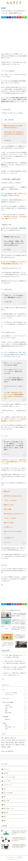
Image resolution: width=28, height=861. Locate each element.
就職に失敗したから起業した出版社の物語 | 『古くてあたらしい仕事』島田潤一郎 (14, 668)
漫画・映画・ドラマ (15, 727)
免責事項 (19, 857)
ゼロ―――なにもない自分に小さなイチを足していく (13, 354)
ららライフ (14, 3)
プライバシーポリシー (11, 857)
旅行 (15, 725)
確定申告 (15, 719)
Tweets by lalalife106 (7, 751)
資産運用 (14, 716)
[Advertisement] (14, 37)
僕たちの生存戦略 (14, 702)
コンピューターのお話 (15, 692)
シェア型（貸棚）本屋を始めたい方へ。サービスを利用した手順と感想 (14, 656)
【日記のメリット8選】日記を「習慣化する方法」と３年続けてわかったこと (14, 674)
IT (14, 690)
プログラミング (15, 694)
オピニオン (14, 698)
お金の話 (3, 8)
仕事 (15, 709)
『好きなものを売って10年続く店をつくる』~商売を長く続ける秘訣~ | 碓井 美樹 (14, 662)
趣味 (14, 723)
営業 (15, 710)
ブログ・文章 (15, 707)
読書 (15, 728)
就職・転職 (15, 712)
